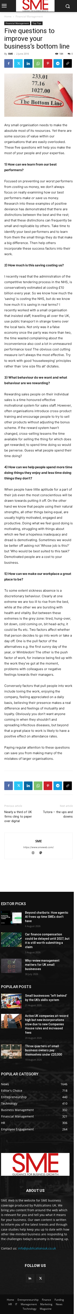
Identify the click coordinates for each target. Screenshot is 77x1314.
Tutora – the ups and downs (58, 814)
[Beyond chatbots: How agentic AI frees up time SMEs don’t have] (11, 918)
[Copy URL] (67, 63)
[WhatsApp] (38, 63)
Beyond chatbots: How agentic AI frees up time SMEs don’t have (46, 917)
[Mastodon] (42, 853)
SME (10, 53)
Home (8, 16)
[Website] (35, 853)
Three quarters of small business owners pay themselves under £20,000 (43, 1050)
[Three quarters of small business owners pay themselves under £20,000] (11, 1051)
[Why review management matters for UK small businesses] (11, 966)
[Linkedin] (28, 63)
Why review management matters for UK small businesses (42, 965)
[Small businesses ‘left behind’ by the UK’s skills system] (11, 1001)
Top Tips (37, 23)
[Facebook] (8, 63)
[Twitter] (18, 63)
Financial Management (29, 16)
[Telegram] (57, 63)
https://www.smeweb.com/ (38, 847)
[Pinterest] (48, 63)
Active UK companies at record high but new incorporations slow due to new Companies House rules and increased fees (46, 1024)
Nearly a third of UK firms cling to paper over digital (18, 816)
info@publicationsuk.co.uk (37, 1248)
